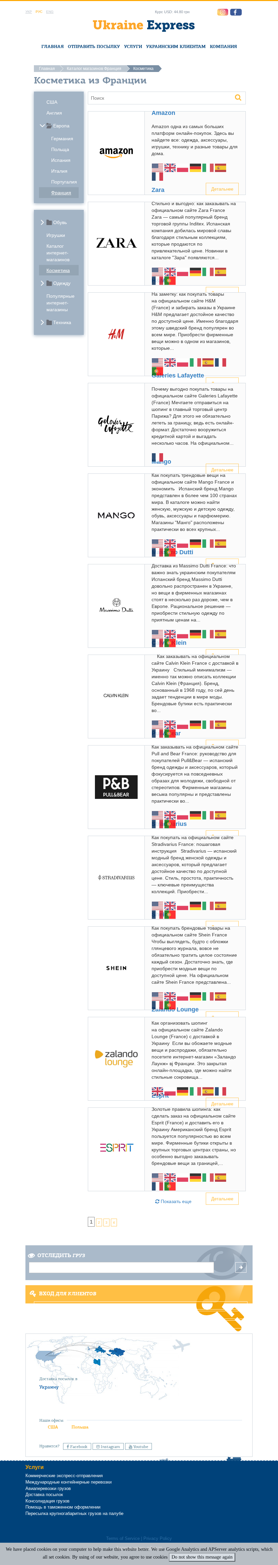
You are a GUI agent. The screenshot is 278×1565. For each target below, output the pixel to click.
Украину (49, 1387)
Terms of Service (123, 1538)
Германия (62, 138)
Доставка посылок (44, 1494)
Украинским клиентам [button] (176, 46)
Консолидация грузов (47, 1500)
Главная (52, 46)
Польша (80, 1427)
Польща (60, 149)
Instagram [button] (110, 1446)
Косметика (58, 270)
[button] (236, 12)
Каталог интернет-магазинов (58, 252)
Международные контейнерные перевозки (68, 1482)
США (51, 102)
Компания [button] (223, 46)
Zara (158, 190)
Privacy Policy (157, 1538)
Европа (61, 125)
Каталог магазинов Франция (94, 68)
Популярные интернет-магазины (60, 302)
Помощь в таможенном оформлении (62, 1507)
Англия (54, 113)
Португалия (64, 182)
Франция (61, 192)
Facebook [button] (78, 1446)
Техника (62, 322)
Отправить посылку (94, 46)
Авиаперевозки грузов (48, 1488)
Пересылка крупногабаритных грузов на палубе (74, 1513)
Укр (28, 12)
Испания (61, 160)
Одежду (62, 283)
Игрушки (55, 235)
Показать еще (175, 1201)
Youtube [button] (140, 1446)
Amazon (163, 112)
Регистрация (138, 1315)
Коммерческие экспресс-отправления (64, 1475)
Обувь (60, 222)
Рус (39, 12)
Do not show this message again (202, 1557)
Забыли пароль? (139, 1324)
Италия (59, 171)
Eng (50, 12)
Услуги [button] (133, 46)
